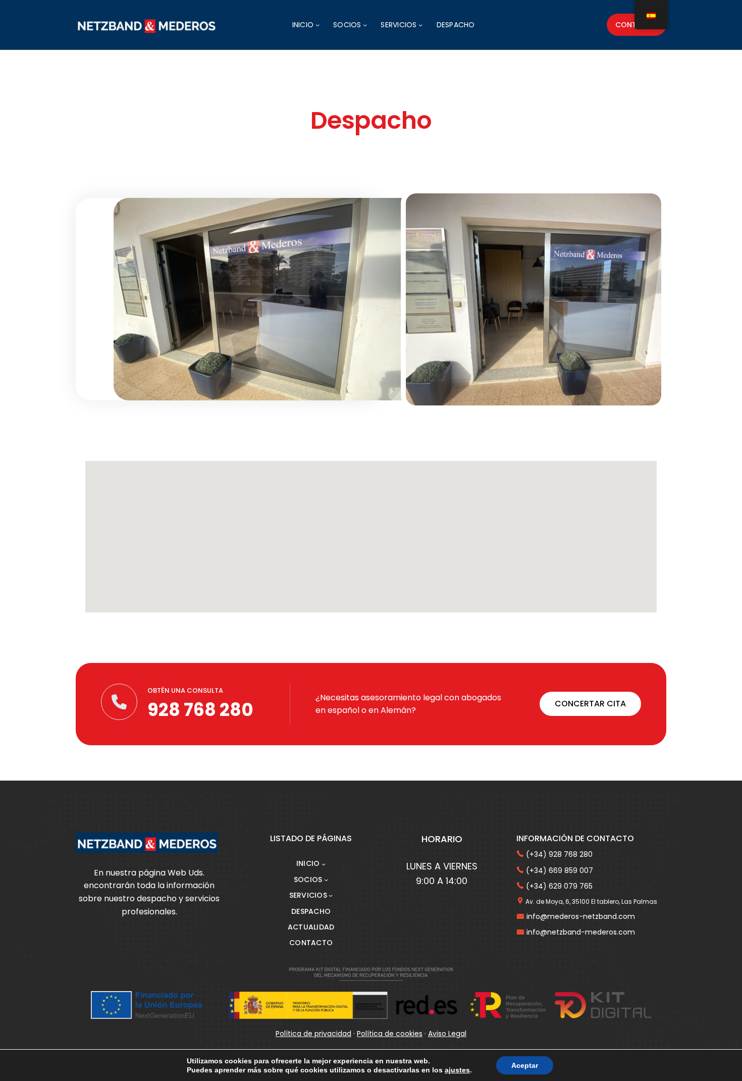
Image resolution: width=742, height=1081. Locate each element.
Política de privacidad (313, 1033)
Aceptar (524, 1065)
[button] (590, 704)
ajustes (457, 1070)
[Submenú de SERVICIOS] (420, 25)
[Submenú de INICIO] (317, 25)
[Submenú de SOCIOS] (365, 25)
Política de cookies (389, 1033)
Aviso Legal (447, 1033)
